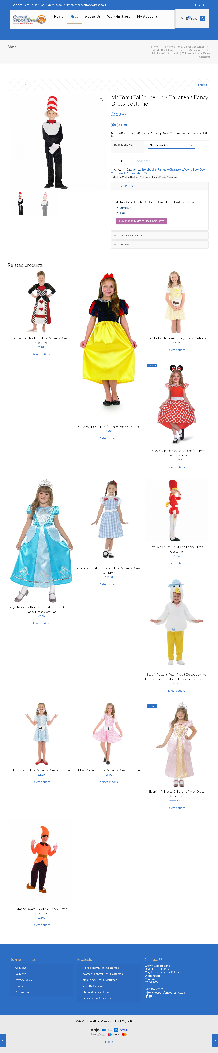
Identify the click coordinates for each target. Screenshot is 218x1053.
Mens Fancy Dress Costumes (100, 967)
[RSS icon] (203, 5)
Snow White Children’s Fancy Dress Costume (109, 427)
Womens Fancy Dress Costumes (102, 973)
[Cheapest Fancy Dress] (29, 19)
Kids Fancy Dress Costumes (99, 980)
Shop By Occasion (93, 986)
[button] (101, 99)
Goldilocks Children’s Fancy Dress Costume (176, 338)
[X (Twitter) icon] (199, 5)
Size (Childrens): (123, 145)
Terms (19, 986)
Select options (41, 354)
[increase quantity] (128, 160)
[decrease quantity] (114, 160)
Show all (203, 84)
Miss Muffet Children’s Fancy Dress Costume (109, 770)
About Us (20, 967)
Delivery (20, 973)
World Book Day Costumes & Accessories (178, 50)
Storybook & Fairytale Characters (162, 169)
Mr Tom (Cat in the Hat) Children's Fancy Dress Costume (144, 177)
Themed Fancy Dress (95, 992)
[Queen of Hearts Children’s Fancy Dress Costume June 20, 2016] (215, 1040)
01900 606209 (53, 5)
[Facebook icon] (195, 5)
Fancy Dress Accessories (98, 998)
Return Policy (23, 992)
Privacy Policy (23, 980)
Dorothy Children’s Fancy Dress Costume (41, 770)
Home (155, 46)
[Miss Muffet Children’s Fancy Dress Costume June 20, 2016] (3, 1040)
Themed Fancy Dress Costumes (184, 46)
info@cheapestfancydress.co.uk (87, 5)
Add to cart (144, 161)
